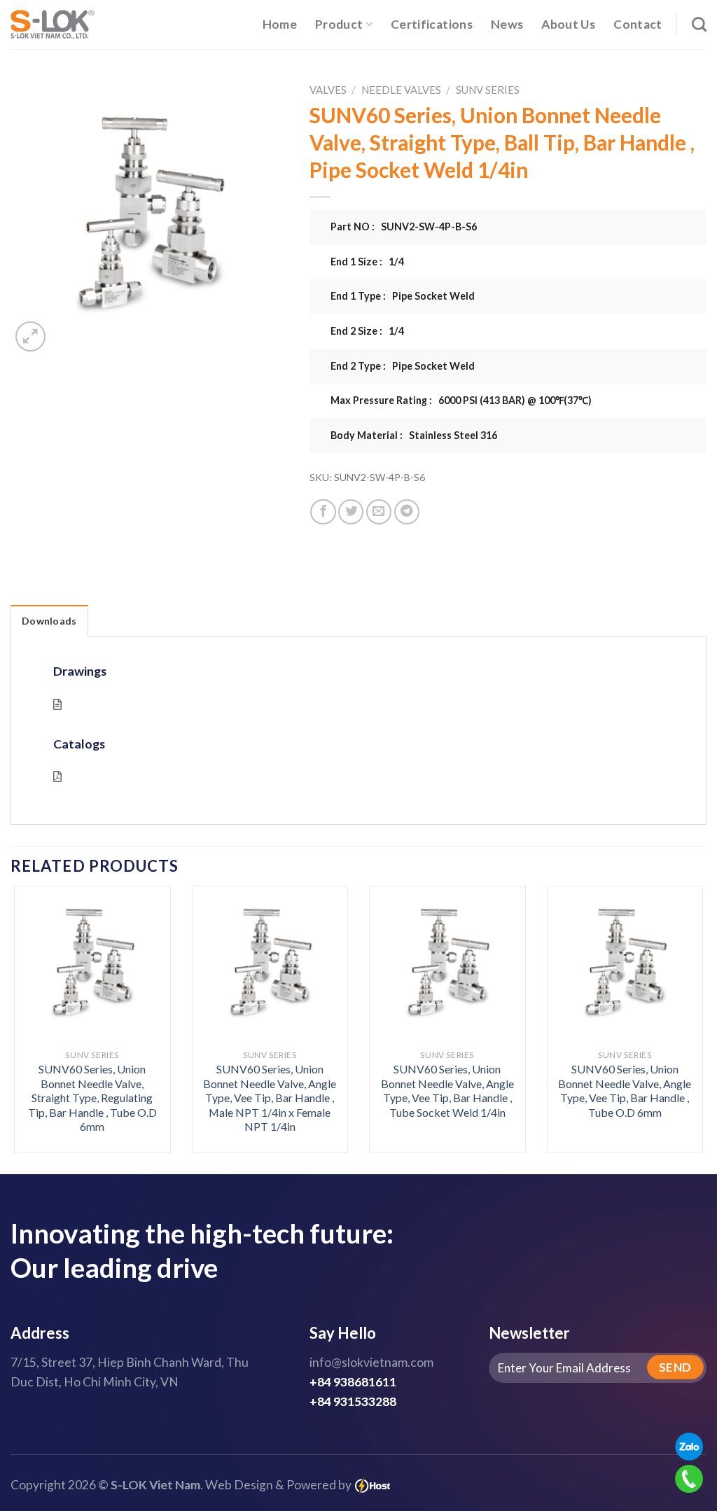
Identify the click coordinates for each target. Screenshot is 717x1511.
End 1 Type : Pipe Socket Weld (402, 296)
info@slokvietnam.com (371, 1362)
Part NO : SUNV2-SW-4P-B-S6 (403, 226)
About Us (568, 24)
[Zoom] (30, 336)
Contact (637, 24)
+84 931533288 (352, 1401)
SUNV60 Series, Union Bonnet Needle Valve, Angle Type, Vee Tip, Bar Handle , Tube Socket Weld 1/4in (447, 1090)
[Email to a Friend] (378, 511)
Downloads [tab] (49, 621)
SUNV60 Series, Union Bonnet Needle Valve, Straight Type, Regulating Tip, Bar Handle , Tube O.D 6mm (92, 1097)
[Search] (699, 24)
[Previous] (35, 994)
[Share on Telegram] (406, 511)
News (507, 24)
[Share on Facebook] (322, 511)
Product (339, 24)
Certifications (432, 24)
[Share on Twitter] (350, 511)
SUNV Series (488, 89)
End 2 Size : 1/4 (367, 331)
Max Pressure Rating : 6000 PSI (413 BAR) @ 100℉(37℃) (461, 400)
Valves (328, 89)
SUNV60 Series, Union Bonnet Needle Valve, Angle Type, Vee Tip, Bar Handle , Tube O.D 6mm (624, 1090)
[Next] (682, 994)
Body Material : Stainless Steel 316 (413, 435)
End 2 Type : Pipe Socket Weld (402, 366)
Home (280, 24)
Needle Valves (401, 89)
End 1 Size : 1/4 (367, 261)
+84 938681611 (352, 1381)
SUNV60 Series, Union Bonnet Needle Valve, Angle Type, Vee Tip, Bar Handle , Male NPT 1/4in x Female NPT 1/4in (269, 1097)
